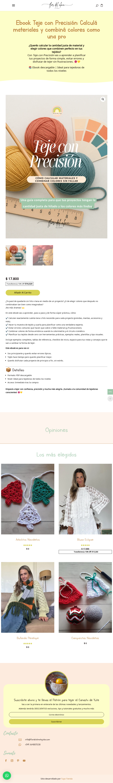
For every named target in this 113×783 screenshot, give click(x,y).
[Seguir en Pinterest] (18, 760)
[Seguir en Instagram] (12, 760)
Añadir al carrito (22, 292)
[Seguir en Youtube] (24, 760)
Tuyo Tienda (66, 778)
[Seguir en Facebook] (5, 760)
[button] (102, 99)
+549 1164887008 (33, 744)
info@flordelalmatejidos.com (37, 739)
